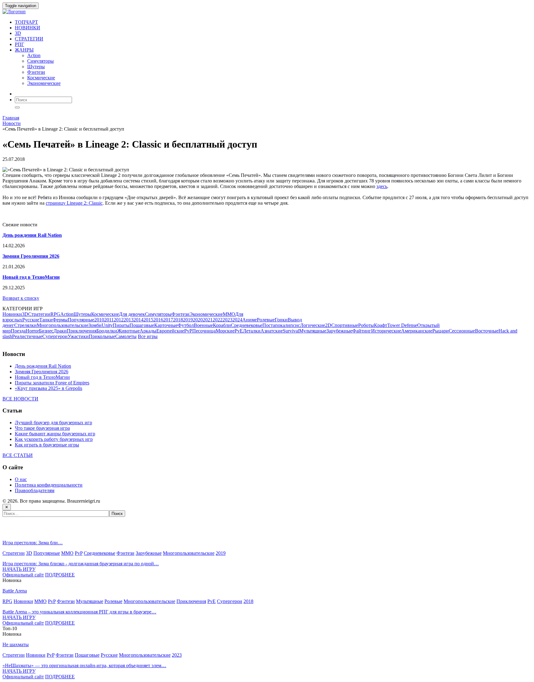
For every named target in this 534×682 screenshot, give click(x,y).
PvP (188, 330)
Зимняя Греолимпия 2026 (41, 371)
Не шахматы (15, 644)
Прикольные (102, 336)
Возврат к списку (20, 298)
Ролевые (266, 319)
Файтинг (361, 330)
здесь (381, 186)
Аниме (249, 319)
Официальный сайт (23, 574)
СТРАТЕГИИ (29, 38)
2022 (217, 319)
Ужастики (78, 336)
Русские (30, 319)
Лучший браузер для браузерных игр (53, 422)
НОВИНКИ (27, 27)
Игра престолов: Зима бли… (32, 542)
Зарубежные (339, 330)
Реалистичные (27, 336)
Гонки (281, 319)
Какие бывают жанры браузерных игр (55, 433)
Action (33, 55)
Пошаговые (141, 325)
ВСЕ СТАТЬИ (17, 455)
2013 (129, 319)
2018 (178, 319)
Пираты (121, 325)
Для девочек (132, 314)
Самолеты (126, 336)
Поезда (18, 330)
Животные (128, 330)
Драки (60, 330)
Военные (203, 325)
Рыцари (440, 330)
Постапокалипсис (281, 325)
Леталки (252, 330)
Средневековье (246, 325)
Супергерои (55, 336)
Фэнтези (36, 72)
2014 (138, 319)
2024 (237, 319)
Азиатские (272, 330)
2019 (188, 319)
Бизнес (46, 330)
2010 (99, 319)
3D (18, 33)
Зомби (95, 325)
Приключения (81, 330)
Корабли (222, 325)
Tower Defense (402, 325)
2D (328, 325)
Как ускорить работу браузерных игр (54, 439)
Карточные (166, 325)
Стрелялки (25, 325)
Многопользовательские (62, 325)
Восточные (486, 330)
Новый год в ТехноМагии (42, 377)
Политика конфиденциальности (49, 484)
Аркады (148, 330)
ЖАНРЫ (24, 49)
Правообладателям (34, 490)
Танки (46, 319)
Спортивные (344, 325)
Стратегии (39, 314)
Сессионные (462, 330)
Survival (291, 330)
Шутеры (36, 66)
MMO (229, 314)
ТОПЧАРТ (26, 22)
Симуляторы (40, 61)
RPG (55, 314)
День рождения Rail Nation (43, 366)
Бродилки (106, 330)
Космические (41, 77)
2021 (208, 319)
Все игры (148, 336)
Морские (225, 330)
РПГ (19, 44)
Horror (32, 330)
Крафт (380, 325)
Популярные (81, 319)
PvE (239, 330)
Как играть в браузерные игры (47, 444)
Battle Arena (14, 590)
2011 (109, 319)
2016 (158, 319)
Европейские (170, 330)
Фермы (60, 319)
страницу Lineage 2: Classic (74, 203)
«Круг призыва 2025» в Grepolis (48, 388)
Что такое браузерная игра (42, 428)
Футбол (186, 325)
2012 (119, 319)
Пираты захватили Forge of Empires (52, 382)
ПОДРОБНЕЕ (60, 574)
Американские (416, 330)
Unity (107, 325)
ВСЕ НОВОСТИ (20, 398)
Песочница (204, 330)
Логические (312, 325)
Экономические (44, 83)
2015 (148, 319)
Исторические (386, 330)
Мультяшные (312, 330)
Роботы (366, 325)
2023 (227, 319)
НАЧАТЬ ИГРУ (19, 569)
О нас (21, 479)
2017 (168, 319)
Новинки (12, 314)
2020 (198, 319)
